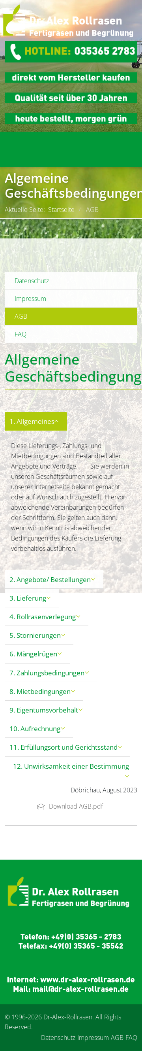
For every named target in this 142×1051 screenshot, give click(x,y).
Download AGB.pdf (75, 806)
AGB (21, 316)
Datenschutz (32, 280)
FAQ (20, 334)
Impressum (30, 298)
